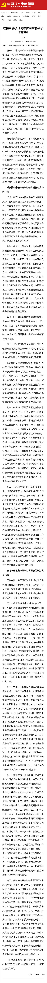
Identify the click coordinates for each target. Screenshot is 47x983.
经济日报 (33, 41)
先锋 (9, 20)
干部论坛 (14, 13)
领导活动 (26, 16)
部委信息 (16, 16)
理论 (28, 13)
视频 (9, 16)
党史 (3, 20)
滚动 (15, 20)
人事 (22, 13)
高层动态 (4, 13)
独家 (3, 16)
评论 (40, 16)
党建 (34, 13)
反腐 (34, 16)
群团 (40, 13)
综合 (21, 20)
